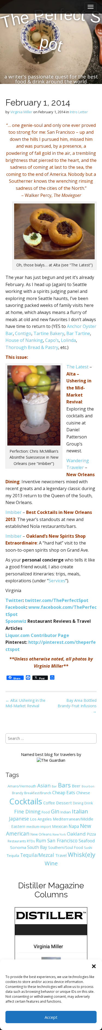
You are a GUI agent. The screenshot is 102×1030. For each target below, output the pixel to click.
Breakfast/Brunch (37, 793)
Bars (64, 785)
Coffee (49, 802)
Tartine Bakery (48, 333)
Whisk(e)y (81, 854)
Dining (78, 803)
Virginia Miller (21, 111)
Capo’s (52, 340)
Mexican (59, 826)
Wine (51, 863)
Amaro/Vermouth (22, 786)
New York (59, 834)
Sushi (88, 847)
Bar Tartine (78, 333)
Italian (80, 811)
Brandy (17, 793)
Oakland (76, 834)
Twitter (14, 600)
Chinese (83, 792)
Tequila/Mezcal (37, 855)
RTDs (31, 841)
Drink (88, 803)
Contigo (23, 333)
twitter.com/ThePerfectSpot (56, 600)
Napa (74, 826)
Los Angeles (41, 819)
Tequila (13, 855)
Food (46, 812)
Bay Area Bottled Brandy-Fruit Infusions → (77, 706)
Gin (55, 811)
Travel (61, 855)
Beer (76, 785)
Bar (54, 786)
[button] (94, 966)
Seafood (87, 841)
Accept (51, 1017)
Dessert (64, 802)
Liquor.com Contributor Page (37, 635)
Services (57, 581)
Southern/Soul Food (65, 847)
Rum (41, 840)
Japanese (19, 818)
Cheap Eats (63, 793)
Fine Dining (27, 811)
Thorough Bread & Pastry (31, 347)
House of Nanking (24, 340)
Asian (44, 785)
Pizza (91, 834)
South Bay (37, 847)
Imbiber (13, 512)
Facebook (15, 607)
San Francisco (62, 840)
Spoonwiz (15, 621)
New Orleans (40, 834)
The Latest (77, 367)
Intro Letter (79, 111)
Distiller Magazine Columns (51, 890)
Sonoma (18, 847)
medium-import (38, 826)
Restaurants (17, 841)
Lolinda (68, 340)
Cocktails (25, 801)
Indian (65, 812)
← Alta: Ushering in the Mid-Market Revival (25, 703)
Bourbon (88, 786)
